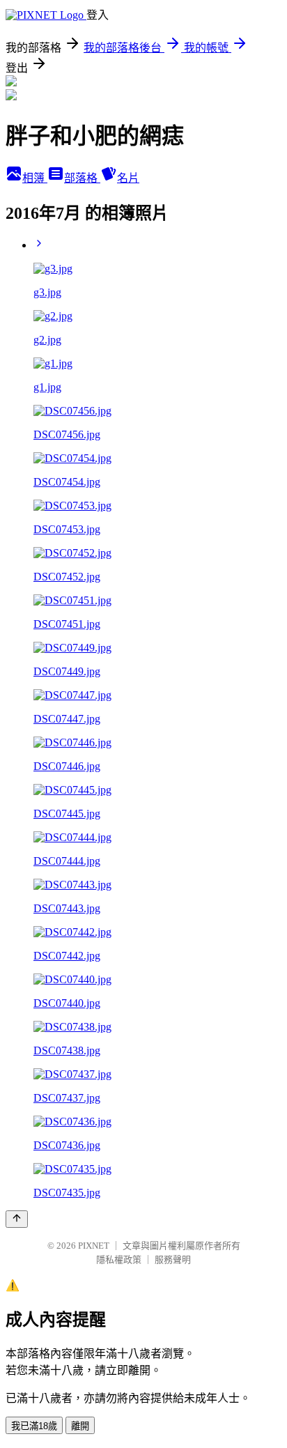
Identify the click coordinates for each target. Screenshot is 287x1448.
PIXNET (93, 1245)
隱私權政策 (118, 1259)
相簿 (34, 178)
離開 (80, 1426)
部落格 (82, 178)
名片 (128, 178)
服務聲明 (173, 1259)
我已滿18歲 (34, 1426)
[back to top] (17, 1219)
